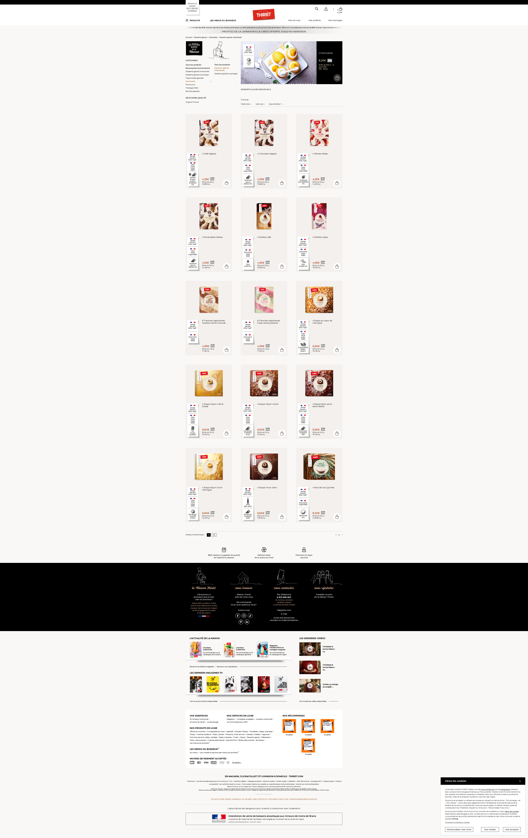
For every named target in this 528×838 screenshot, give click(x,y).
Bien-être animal (303, 781)
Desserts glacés (200, 37)
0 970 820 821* (284, 597)
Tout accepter (512, 829)
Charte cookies (281, 781)
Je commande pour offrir (237, 722)
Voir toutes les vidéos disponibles (313, 701)
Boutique (260, 740)
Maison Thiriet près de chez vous (244, 595)
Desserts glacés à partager (197, 75)
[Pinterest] (240, 621)
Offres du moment (197, 731)
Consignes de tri (316, 781)
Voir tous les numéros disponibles (204, 701)
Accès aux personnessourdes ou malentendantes (284, 619)
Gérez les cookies (269, 781)
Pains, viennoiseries (198, 740)
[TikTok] (250, 615)
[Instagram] (244, 615)
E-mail (284, 614)
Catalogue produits (254, 781)
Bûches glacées (193, 91)
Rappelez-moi (284, 610)
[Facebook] (237, 615)
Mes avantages (335, 20)
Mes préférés (315, 20)
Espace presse (329, 781)
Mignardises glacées (195, 78)
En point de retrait (197, 722)
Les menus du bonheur (223, 20)
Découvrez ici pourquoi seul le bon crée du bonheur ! (204, 597)
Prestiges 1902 (192, 88)
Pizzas (192, 734)
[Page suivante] (341, 534)
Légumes (266, 734)
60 (214, 535)
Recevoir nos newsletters (227, 667)
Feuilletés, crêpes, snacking (261, 731)
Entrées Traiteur (241, 731)
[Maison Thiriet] (264, 15)
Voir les (259, 104)
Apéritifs (229, 731)
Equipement (275, 104)
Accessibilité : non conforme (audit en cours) (224, 784)
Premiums (190, 84)
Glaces (242, 737)
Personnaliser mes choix (459, 829)
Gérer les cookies (512, 811)
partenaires (505, 789)
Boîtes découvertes (246, 740)
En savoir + (236, 762)
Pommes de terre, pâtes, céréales (203, 737)
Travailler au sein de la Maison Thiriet (324, 595)
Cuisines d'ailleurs (204, 734)
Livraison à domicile (264, 719)
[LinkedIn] (247, 621)
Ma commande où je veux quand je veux (244, 603)
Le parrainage (212, 722)
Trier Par (245, 104)
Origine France (192, 102)
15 (209, 535)
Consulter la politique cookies (457, 822)
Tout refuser (490, 829)
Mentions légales (240, 781)
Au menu (194, 753)
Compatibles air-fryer (216, 731)
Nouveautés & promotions (198, 68)
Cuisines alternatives (216, 740)
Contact (338, 781)
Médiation (291, 781)
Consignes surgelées (245, 719)
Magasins (231, 719)
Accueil (189, 37)
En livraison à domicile (199, 719)
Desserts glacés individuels (231, 37)
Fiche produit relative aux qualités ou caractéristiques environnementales (268, 784)
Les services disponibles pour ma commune (212, 781)
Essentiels (213, 37)
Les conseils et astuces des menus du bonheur (219, 753)
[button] (325, 9)
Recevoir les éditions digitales (202, 667)
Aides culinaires (225, 737)
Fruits (235, 737)
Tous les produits (193, 65)
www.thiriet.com (488, 789)
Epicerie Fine (231, 740)
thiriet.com (191, 781)
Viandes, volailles (253, 734)
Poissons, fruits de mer (235, 734)
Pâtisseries (265, 737)
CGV (230, 781)
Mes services (294, 20)
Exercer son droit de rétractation (307, 784)
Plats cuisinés (218, 734)
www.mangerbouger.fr (303, 799)
